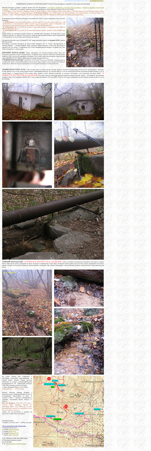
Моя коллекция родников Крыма (16, 443)
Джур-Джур (12, 431)
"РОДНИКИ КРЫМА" (96, 1)
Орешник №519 (13, 433)
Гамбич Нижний (14, 429)
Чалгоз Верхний (13, 435)
